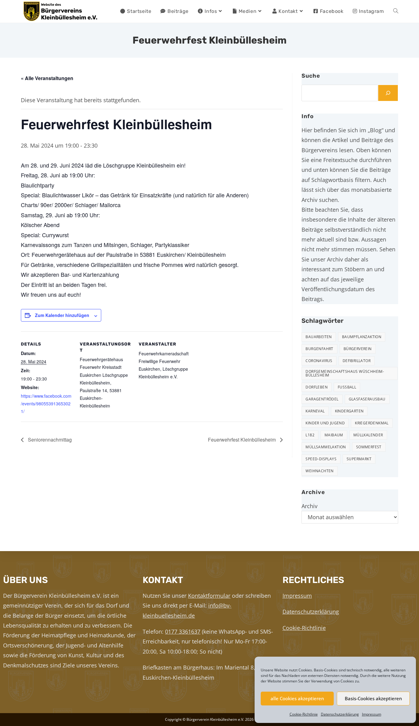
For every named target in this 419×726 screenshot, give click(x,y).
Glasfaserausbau (367, 399)
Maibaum (334, 435)
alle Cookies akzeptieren (297, 698)
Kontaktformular (209, 595)
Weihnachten (319, 470)
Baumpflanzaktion (361, 336)
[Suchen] (388, 93)
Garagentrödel (322, 399)
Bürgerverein (358, 348)
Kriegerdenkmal (372, 423)
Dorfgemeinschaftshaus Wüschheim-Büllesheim (345, 373)
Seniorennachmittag (49, 439)
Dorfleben (317, 387)
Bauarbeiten (319, 336)
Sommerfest (369, 447)
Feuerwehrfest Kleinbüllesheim (242, 439)
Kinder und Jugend (325, 423)
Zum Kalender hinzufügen (62, 315)
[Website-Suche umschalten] (396, 11)
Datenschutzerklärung (340, 714)
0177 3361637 (182, 631)
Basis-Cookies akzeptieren (373, 698)
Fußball (347, 387)
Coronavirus (319, 360)
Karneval (315, 411)
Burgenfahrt (319, 348)
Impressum (371, 714)
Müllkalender (368, 435)
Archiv (309, 506)
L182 (310, 435)
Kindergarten (349, 411)
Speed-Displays (321, 458)
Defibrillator (357, 360)
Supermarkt (359, 458)
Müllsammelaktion (326, 447)
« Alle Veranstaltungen (47, 78)
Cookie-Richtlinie (304, 714)
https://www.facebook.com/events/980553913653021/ (46, 403)
